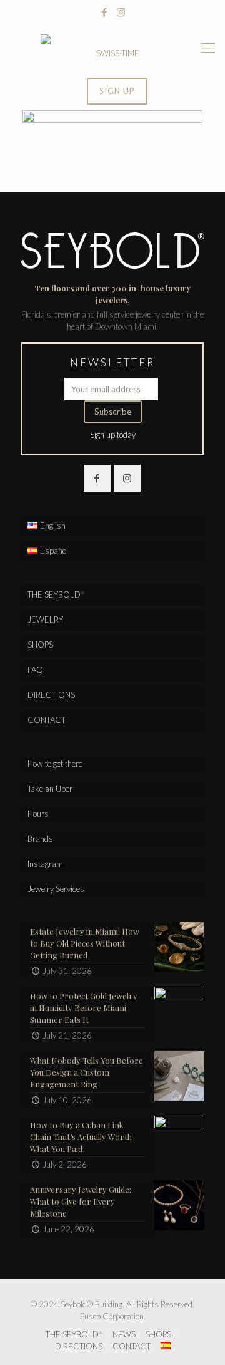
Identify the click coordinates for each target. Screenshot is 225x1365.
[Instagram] (121, 12)
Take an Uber (50, 789)
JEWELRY (45, 620)
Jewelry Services (56, 889)
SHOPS (40, 645)
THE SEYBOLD (56, 594)
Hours (38, 814)
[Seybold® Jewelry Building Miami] (112, 47)
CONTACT (47, 720)
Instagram (45, 864)
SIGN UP (117, 91)
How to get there (55, 764)
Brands (40, 839)
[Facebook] (104, 12)
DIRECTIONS (51, 695)
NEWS (124, 1334)
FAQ (35, 670)
